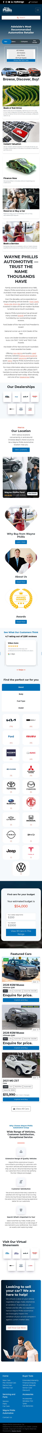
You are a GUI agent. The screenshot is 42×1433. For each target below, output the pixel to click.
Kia (18, 304)
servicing (23, 358)
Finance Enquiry (29, 1383)
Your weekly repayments (15, 914)
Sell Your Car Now (17, 1328)
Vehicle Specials (29, 1385)
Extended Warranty (31, 1380)
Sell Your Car (8, 1388)
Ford (31, 302)
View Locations (21, 450)
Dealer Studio (16, 1431)
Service (6, 1401)
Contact (34, 2)
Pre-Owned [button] (34, 41)
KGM (15, 304)
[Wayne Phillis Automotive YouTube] (9, 2)
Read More (21, 582)
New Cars (6, 1380)
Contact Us (7, 1417)
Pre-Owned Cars (9, 1383)
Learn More (21, 542)
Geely (36, 302)
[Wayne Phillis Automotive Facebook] (4, 2)
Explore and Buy (21, 1000)
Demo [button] (13, 41)
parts (10, 361)
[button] (37, 10)
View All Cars (22, 1109)
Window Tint (28, 1401)
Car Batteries (28, 1406)
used (34, 353)
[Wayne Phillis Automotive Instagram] (6, 2)
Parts (5, 1404)
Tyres (25, 1403)
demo (19, 353)
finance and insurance (28, 356)
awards (21, 315)
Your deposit (12, 922)
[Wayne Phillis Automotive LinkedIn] (12, 2)
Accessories (27, 1398)
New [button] (5, 41)
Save (34, 982)
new (14, 353)
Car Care (6, 1406)
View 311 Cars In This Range (21, 932)
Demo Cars (7, 1385)
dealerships (25, 377)
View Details (32, 493)
